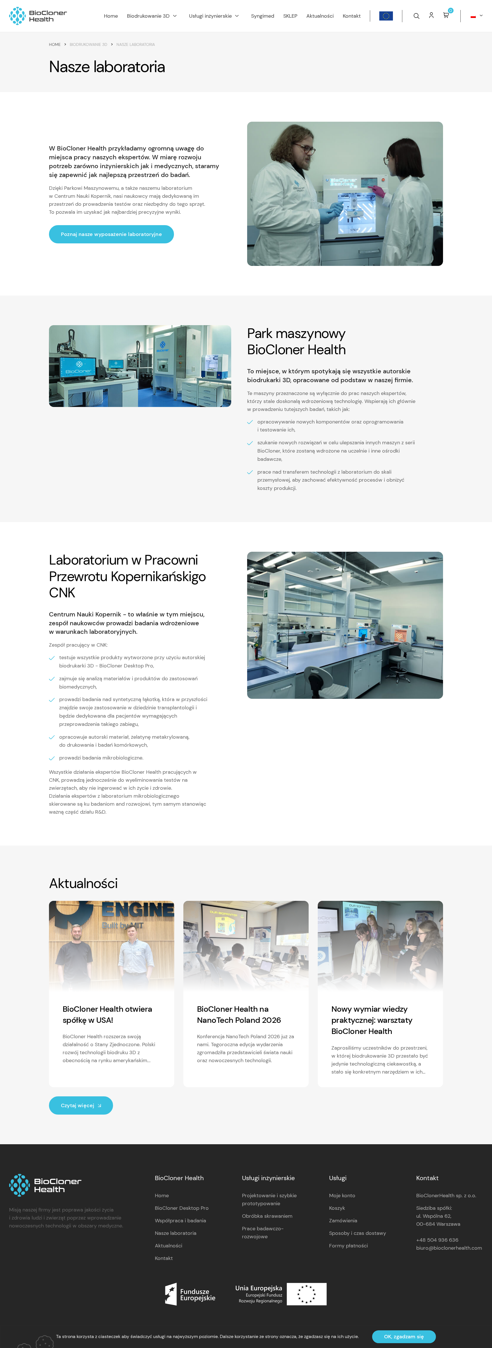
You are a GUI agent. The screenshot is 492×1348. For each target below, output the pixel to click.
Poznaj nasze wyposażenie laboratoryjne (111, 234)
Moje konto (342, 1195)
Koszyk (337, 1208)
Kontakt (352, 16)
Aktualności (320, 16)
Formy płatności (348, 1245)
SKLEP (290, 16)
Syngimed (262, 16)
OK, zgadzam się (404, 1336)
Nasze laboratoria (175, 1233)
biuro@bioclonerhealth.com (449, 1248)
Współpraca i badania (180, 1220)
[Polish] (475, 16)
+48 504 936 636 (437, 1240)
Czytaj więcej (77, 1105)
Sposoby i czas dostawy (357, 1233)
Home (111, 16)
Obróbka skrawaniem (267, 1216)
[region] (246, 1336)
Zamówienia (343, 1220)
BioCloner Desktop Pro (182, 1208)
